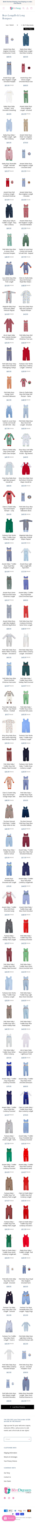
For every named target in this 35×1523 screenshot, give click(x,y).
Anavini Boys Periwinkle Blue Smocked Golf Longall (9, 880)
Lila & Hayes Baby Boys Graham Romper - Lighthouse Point (26, 1052)
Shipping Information (10, 1453)
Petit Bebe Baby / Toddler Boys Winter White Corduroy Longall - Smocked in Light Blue (9, 1054)
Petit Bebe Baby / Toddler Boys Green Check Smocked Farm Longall (26, 967)
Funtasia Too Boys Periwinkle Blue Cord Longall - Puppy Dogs (26, 1309)
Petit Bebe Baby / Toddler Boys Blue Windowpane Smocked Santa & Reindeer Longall (26, 1025)
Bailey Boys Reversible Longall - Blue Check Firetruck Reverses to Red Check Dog (26, 1396)
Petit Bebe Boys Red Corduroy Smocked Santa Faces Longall (25, 623)
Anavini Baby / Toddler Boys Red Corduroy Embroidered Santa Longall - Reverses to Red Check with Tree (26, 1168)
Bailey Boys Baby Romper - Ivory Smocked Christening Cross (9, 109)
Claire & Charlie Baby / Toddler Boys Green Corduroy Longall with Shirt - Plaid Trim (9, 1253)
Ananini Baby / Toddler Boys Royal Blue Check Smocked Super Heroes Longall (26, 595)
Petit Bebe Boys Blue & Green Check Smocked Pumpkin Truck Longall (9, 252)
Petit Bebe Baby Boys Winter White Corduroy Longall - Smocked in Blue (26, 652)
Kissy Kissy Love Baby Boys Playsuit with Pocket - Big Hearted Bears (26, 452)
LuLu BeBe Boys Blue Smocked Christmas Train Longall (9, 280)
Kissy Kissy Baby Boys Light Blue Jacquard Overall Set (9, 480)
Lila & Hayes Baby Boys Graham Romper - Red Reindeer (9, 337)
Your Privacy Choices (10, 1461)
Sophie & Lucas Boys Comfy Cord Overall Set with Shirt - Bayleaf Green (26, 252)
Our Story (7, 1473)
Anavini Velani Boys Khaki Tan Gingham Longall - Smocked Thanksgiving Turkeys (26, 138)
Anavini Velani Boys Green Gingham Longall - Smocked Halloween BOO (26, 109)
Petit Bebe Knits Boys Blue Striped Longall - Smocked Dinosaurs (9, 1395)
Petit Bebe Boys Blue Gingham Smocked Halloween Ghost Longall (26, 509)
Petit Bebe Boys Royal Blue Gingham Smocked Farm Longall (26, 1282)
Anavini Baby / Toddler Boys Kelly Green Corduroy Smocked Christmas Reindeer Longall (9, 1168)
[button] (4, 8)
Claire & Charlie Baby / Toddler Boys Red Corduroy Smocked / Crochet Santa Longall (26, 1224)
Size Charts (7, 1481)
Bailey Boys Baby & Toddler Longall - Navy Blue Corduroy (9, 222)
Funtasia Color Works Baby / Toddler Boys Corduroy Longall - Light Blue (9, 996)
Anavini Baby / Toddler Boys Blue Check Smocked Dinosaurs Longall (26, 1081)
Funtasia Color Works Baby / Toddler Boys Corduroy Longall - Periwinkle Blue (26, 738)
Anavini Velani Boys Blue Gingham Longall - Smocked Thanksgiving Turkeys (26, 195)
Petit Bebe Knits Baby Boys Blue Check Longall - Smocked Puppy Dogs (9, 1282)
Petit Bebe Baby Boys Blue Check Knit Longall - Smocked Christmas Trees (26, 424)
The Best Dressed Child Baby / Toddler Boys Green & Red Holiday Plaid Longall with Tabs (9, 825)
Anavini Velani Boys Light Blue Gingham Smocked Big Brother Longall (9, 624)
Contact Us (7, 1477)
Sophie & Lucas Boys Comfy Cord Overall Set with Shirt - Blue (9, 423)
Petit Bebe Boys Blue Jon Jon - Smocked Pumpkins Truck (26, 1366)
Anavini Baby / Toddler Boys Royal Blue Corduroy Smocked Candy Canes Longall (9, 1110)
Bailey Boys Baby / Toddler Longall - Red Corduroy (26, 1252)
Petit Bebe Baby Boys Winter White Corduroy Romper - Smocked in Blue (9, 652)
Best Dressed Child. (20, 1517)
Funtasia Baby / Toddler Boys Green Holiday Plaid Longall (9, 938)
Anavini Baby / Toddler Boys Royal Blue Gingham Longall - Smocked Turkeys (9, 567)
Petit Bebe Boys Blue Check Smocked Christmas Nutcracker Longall (9, 681)
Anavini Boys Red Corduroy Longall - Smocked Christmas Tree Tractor (9, 195)
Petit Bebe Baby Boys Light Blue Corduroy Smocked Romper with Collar (26, 1339)
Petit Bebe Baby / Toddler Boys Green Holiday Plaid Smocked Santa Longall (26, 681)
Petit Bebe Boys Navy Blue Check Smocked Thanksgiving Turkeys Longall (9, 366)
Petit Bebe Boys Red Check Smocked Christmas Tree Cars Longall (25, 338)
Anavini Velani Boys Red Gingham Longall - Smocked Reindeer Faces (26, 223)
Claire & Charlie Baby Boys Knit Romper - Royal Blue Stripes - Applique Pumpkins (25, 281)
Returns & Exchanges (10, 1457)
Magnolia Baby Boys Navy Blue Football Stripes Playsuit (25, 537)
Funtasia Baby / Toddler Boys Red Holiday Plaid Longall (9, 1224)
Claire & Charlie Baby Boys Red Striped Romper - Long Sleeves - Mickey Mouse (9, 510)
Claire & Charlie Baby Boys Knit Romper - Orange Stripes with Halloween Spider (9, 795)
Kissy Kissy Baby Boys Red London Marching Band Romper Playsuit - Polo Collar (9, 738)
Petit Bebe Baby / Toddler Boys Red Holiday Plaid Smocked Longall (9, 967)
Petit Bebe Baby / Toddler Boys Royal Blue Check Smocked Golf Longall (25, 795)
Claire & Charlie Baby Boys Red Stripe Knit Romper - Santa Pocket (25, 395)
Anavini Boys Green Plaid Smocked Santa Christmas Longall (9, 594)
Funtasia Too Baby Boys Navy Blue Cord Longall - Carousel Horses (9, 1310)
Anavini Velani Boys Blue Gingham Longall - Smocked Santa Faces (26, 166)
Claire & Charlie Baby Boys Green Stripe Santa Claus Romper (9, 451)
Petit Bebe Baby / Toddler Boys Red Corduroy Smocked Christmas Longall (26, 938)
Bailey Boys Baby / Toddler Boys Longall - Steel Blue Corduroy (26, 51)
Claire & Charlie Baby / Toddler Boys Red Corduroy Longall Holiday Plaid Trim (26, 1196)
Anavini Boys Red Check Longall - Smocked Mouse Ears (26, 79)
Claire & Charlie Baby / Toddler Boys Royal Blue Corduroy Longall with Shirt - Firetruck (26, 1110)
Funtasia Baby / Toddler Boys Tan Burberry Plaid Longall (9, 1195)
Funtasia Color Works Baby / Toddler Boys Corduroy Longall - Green (9, 538)
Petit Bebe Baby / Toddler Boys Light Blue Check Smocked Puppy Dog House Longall (25, 996)
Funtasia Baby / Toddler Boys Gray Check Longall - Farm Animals (9, 1139)
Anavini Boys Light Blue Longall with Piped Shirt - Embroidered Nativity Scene (25, 567)
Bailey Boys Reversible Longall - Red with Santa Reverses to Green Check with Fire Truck (9, 167)
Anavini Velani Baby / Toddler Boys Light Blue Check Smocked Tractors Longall (25, 910)
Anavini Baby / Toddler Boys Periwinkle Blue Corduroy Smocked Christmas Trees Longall (26, 1140)
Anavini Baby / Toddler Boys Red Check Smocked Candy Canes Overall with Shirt (9, 911)
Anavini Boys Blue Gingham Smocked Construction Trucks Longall (9, 52)
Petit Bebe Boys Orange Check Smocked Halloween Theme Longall (9, 395)
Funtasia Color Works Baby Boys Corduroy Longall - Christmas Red (26, 366)
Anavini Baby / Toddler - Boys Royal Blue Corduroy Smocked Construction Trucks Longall (9, 1082)
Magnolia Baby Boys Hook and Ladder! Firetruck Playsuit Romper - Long (9, 309)
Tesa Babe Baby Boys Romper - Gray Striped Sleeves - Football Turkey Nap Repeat (9, 710)
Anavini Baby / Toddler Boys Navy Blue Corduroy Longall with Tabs (26, 881)
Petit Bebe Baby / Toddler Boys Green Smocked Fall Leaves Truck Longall (25, 710)
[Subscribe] (29, 1439)
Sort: (7, 25)
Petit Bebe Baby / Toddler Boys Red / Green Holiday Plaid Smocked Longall (9, 1024)
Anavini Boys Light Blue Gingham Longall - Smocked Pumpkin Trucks (9, 80)
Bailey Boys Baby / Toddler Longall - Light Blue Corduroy (9, 137)
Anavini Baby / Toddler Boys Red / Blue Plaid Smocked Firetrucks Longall (26, 853)
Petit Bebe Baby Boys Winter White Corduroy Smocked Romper (9, 1366)
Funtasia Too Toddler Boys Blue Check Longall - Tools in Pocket (9, 1339)
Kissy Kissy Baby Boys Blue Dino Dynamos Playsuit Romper (26, 308)
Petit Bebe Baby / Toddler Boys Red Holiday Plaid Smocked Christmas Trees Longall (9, 768)
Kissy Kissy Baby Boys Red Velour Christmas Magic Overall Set (26, 480)
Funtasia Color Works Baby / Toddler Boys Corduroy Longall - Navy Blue (26, 767)
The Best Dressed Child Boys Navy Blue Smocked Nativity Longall (26, 824)
